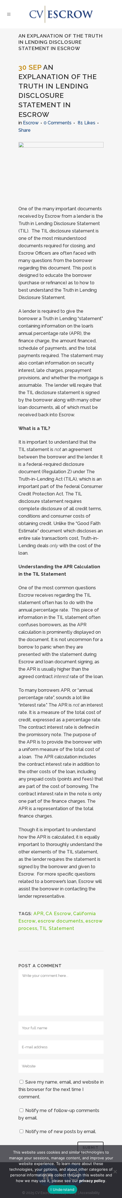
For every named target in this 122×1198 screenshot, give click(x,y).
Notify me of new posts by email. (60, 1131)
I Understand (62, 1189)
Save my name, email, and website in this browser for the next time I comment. (61, 1089)
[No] (115, 1171)
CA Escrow (58, 913)
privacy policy (92, 1180)
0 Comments (57, 122)
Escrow (31, 122)
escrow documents (60, 921)
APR (38, 913)
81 (86, 123)
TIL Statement (56, 928)
